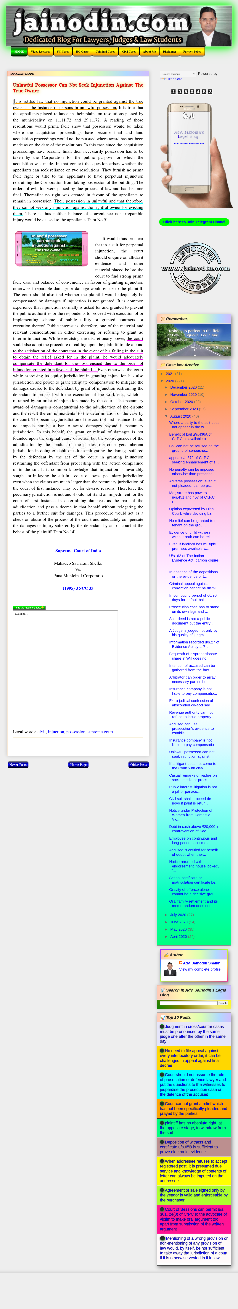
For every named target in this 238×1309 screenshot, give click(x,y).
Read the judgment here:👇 (29, 607)
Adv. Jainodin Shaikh (201, 963)
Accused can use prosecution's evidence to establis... (191, 728)
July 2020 (178, 915)
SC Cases (63, 51)
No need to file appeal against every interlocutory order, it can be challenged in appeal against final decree (190, 1058)
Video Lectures (40, 51)
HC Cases (82, 51)
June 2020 (179, 922)
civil (42, 731)
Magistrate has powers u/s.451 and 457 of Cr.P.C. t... (192, 497)
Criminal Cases (105, 51)
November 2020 (184, 394)
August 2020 (181, 416)
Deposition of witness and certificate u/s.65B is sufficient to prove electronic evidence (189, 1147)
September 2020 (184, 409)
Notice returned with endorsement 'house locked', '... (194, 866)
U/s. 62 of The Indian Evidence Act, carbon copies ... (194, 560)
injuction (56, 731)
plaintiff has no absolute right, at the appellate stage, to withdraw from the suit (193, 1128)
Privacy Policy (192, 51)
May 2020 (179, 929)
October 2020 (182, 402)
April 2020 (179, 937)
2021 (170, 374)
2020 (170, 381)
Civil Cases (129, 51)
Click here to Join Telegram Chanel (194, 222)
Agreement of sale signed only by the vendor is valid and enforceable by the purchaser (194, 1195)
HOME (19, 51)
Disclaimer (169, 51)
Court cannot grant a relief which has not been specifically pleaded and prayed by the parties (193, 1108)
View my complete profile (200, 969)
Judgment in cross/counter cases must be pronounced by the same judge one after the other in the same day (193, 1034)
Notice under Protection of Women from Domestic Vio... (190, 814)
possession (75, 731)
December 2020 (184, 387)
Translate (174, 79)
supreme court (100, 731)
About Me (149, 51)
